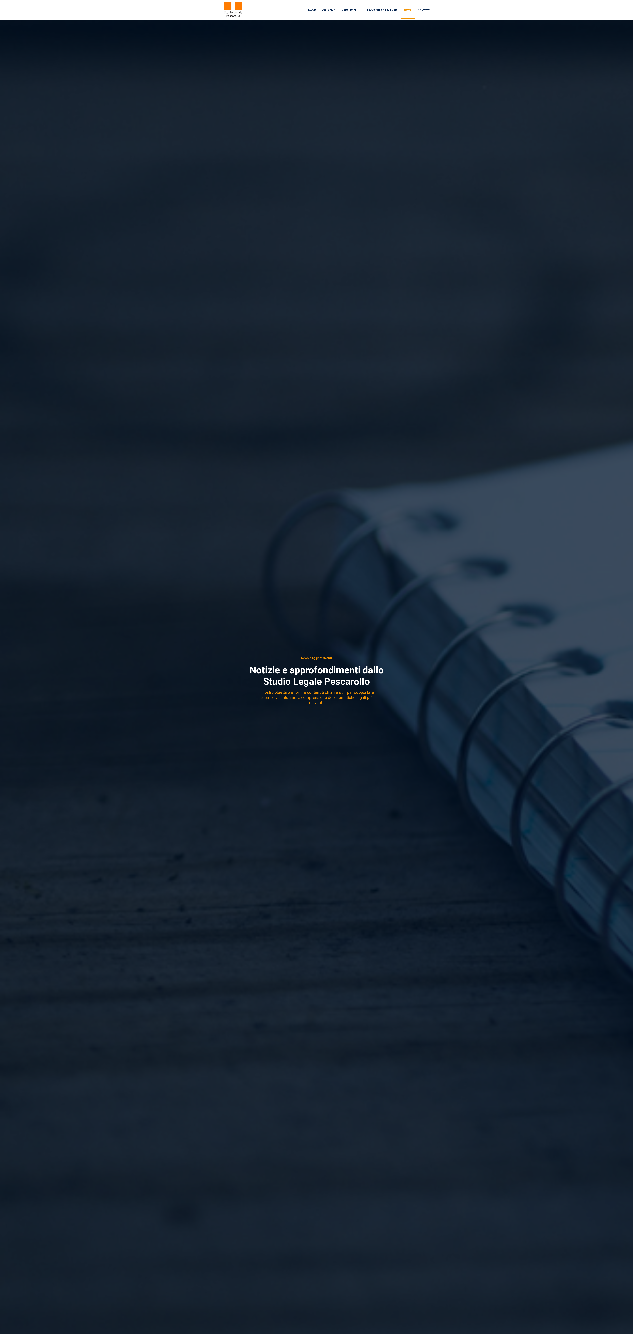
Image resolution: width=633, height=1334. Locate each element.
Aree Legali (349, 10)
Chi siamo (328, 10)
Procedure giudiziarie (382, 10)
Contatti (424, 10)
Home (312, 10)
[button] (351, 10)
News (407, 10)
